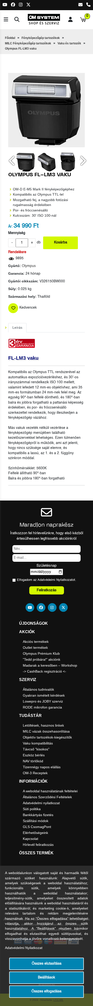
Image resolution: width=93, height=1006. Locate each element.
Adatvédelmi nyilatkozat (41, 803)
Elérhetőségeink (35, 833)
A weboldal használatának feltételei (50, 791)
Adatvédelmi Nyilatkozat (54, 580)
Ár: (10, 226)
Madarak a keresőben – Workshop (50, 665)
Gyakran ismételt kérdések (44, 695)
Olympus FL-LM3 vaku (20, 48)
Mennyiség (16, 233)
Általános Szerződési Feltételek (47, 797)
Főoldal (10, 38)
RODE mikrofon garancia (42, 707)
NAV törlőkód (33, 761)
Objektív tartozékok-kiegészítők (47, 737)
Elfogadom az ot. (46, 580)
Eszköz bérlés (34, 755)
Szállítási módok (35, 821)
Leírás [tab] (17, 327)
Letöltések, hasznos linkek (43, 725)
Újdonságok (33, 623)
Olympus (29, 266)
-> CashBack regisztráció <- (44, 671)
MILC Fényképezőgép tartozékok (28, 43)
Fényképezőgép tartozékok (41, 38)
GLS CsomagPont (37, 827)
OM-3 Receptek (35, 773)
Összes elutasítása (47, 963)
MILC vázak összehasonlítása (46, 731)
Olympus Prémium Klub (41, 653)
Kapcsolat (30, 839)
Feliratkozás (47, 590)
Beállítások (46, 977)
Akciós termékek (36, 642)
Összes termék (36, 853)
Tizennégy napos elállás (42, 767)
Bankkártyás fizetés (38, 815)
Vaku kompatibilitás (38, 743)
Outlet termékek (35, 648)
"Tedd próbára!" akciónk (41, 659)
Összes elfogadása (46, 991)
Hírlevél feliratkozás (38, 845)
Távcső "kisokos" (36, 749)
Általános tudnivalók (38, 689)
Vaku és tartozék (69, 43)
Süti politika (32, 809)
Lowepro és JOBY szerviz (43, 701)
